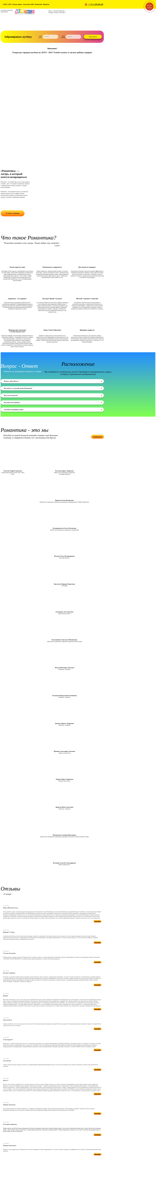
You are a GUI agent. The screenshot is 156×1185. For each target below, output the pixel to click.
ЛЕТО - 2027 (7, 4)
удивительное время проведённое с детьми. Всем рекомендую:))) (41, 959)
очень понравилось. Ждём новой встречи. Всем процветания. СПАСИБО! (53, 1110)
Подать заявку (17, 4)
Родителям (38, 4)
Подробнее (97, 921)
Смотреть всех (97, 436)
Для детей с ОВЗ (28, 4)
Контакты (46, 4)
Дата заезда (40, 36)
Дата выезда (63, 36)
